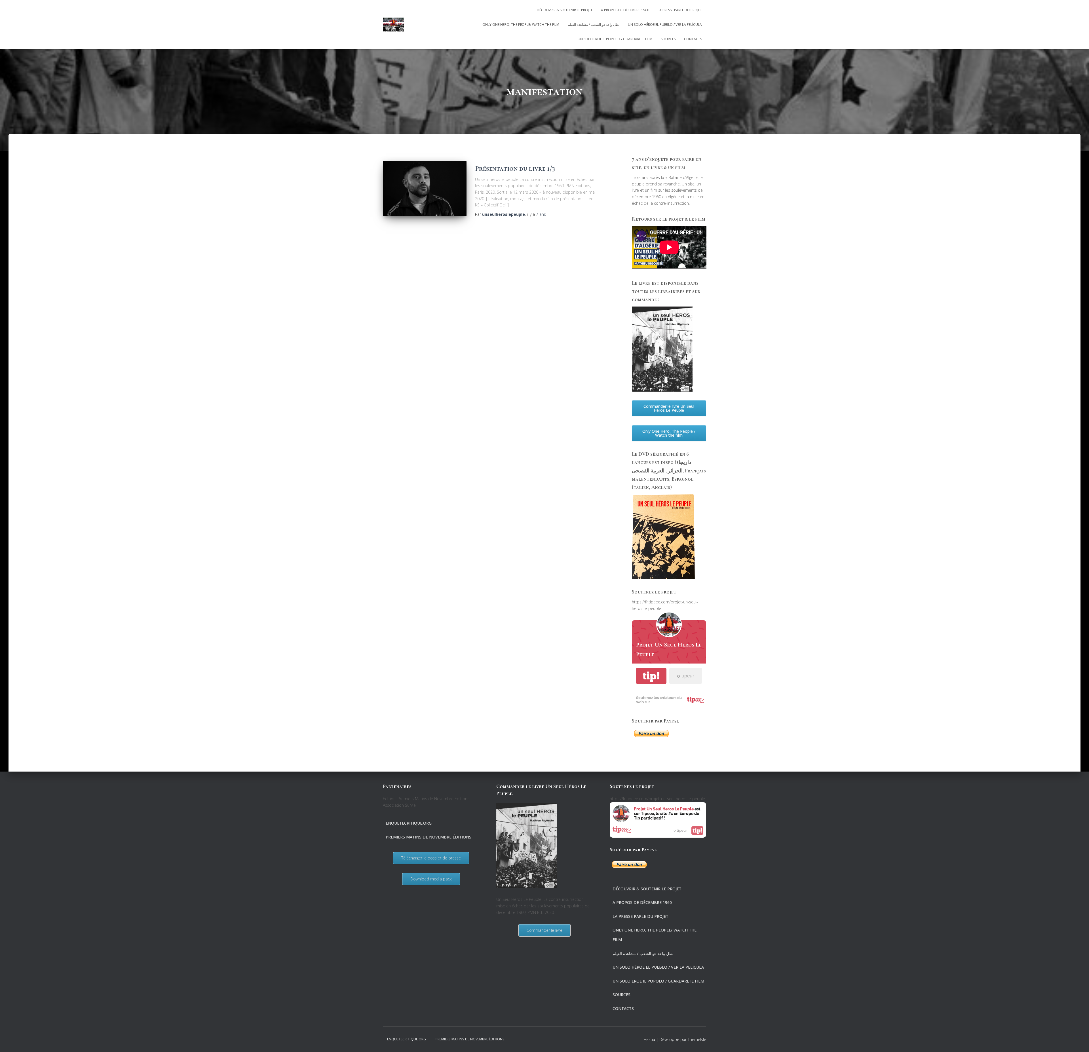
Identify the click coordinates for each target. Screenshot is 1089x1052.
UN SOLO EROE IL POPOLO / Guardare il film (615, 39)
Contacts (693, 39)
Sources (668, 39)
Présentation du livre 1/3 (515, 168)
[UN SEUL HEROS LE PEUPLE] (393, 25)
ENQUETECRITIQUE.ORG (409, 823)
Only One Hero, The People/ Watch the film (520, 24)
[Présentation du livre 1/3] (425, 189)
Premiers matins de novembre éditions (428, 837)
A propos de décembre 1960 (625, 10)
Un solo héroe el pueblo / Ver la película (665, 24)
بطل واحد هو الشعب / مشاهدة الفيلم (593, 24)
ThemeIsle (697, 1039)
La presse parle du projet (680, 10)
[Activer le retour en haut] (1078, 1041)
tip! (651, 675)
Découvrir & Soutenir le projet (564, 10)
